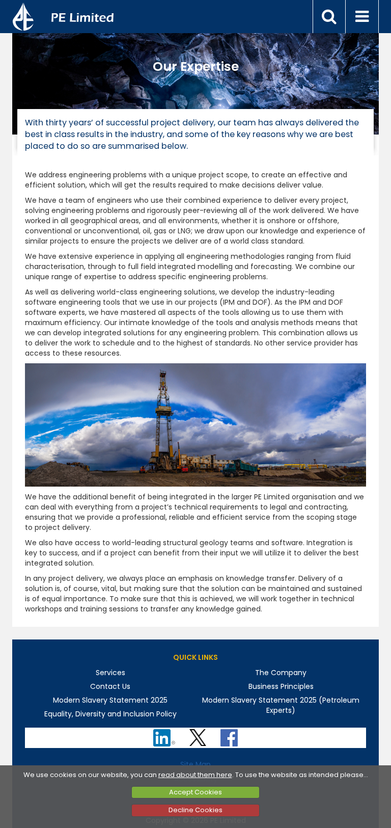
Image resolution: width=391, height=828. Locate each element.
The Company (280, 672)
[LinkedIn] (165, 734)
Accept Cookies (195, 792)
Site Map (195, 764)
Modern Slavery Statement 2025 (110, 700)
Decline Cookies (195, 810)
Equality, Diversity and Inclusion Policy (110, 714)
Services (110, 672)
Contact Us (110, 686)
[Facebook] (230, 734)
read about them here (195, 775)
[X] (198, 734)
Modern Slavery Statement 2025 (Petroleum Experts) (280, 705)
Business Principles (281, 686)
